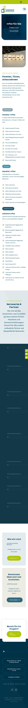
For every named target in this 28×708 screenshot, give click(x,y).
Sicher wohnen (9, 249)
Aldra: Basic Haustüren (11, 188)
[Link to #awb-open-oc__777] (24, 9)
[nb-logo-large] (7, 6)
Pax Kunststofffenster (11, 142)
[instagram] (16, 689)
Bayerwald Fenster (10, 160)
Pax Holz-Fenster (10, 146)
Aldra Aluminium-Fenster (12, 131)
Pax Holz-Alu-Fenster (11, 149)
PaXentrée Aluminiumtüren (13, 194)
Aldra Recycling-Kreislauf (12, 258)
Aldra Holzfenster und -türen (13, 134)
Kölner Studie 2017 (10, 264)
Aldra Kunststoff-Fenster (12, 128)
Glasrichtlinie (8, 261)
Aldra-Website (9, 252)
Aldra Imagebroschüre (11, 255)
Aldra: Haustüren (10, 185)
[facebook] (12, 689)
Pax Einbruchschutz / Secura (13, 152)
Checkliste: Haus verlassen (12, 246)
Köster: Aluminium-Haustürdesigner (15, 202)
